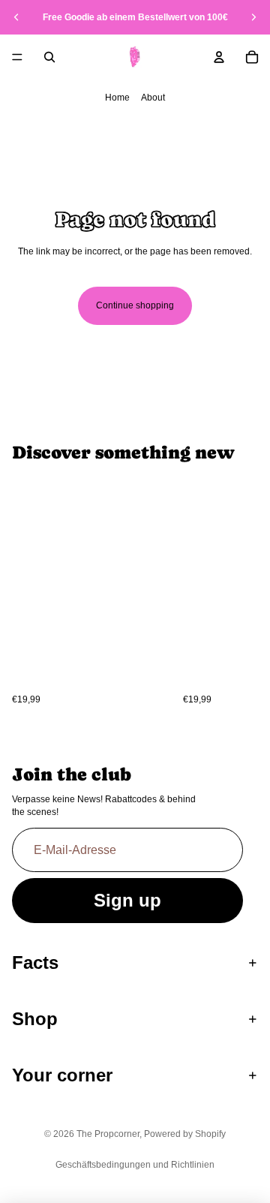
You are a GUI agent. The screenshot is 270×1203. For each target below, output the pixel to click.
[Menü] (17, 57)
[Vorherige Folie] (16, 17)
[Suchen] (49, 57)
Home (117, 97)
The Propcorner (108, 1134)
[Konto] (219, 57)
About (153, 97)
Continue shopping (135, 305)
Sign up (127, 900)
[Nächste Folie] (253, 17)
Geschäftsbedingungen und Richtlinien (135, 1164)
